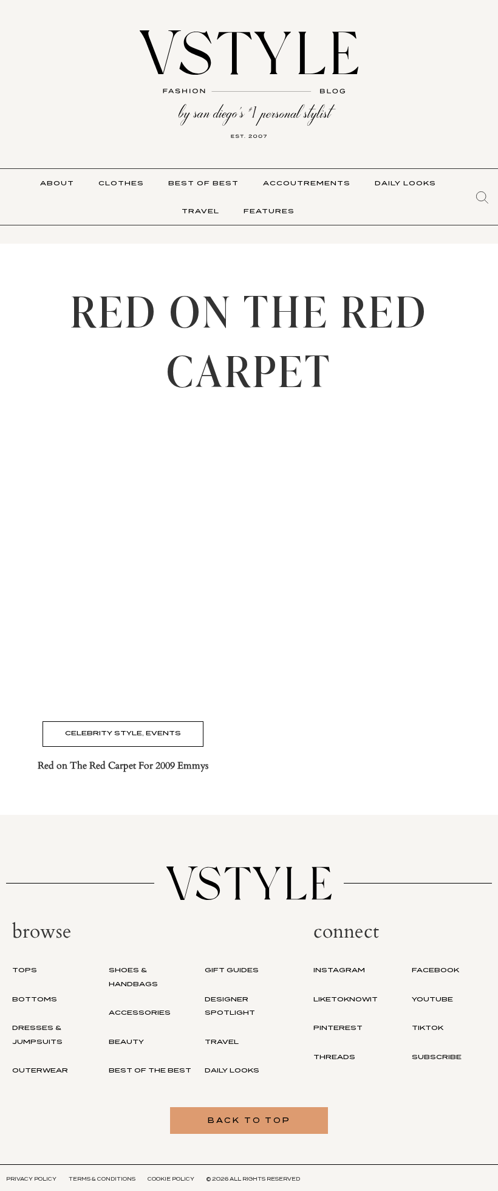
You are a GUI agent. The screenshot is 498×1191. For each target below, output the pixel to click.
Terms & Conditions (102, 1179)
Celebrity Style (103, 733)
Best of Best (203, 183)
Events (163, 733)
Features (269, 211)
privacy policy (31, 1179)
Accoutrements (306, 183)
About (57, 183)
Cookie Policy (171, 1179)
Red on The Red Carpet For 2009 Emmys (123, 765)
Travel (200, 211)
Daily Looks (405, 183)
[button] (482, 197)
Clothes (121, 183)
